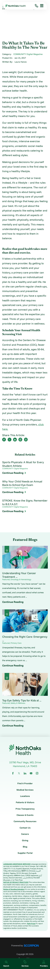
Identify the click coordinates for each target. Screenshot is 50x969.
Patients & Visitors (25, 802)
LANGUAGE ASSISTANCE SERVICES (16, 864)
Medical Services (25, 790)
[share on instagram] (20, 439)
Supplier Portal (25, 853)
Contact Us (25, 828)
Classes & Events (25, 815)
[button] (40, 5)
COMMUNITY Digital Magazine (27, 54)
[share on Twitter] (9, 439)
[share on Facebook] (4, 439)
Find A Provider (25, 783)
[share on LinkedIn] (15, 439)
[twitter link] (19, 773)
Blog (25, 847)
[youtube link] (31, 773)
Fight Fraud (31, 923)
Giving (25, 840)
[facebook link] (13, 773)
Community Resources (25, 821)
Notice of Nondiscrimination (13, 889)
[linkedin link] (25, 773)
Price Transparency (25, 809)
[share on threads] (26, 439)
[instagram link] (37, 773)
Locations (25, 796)
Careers (25, 834)
